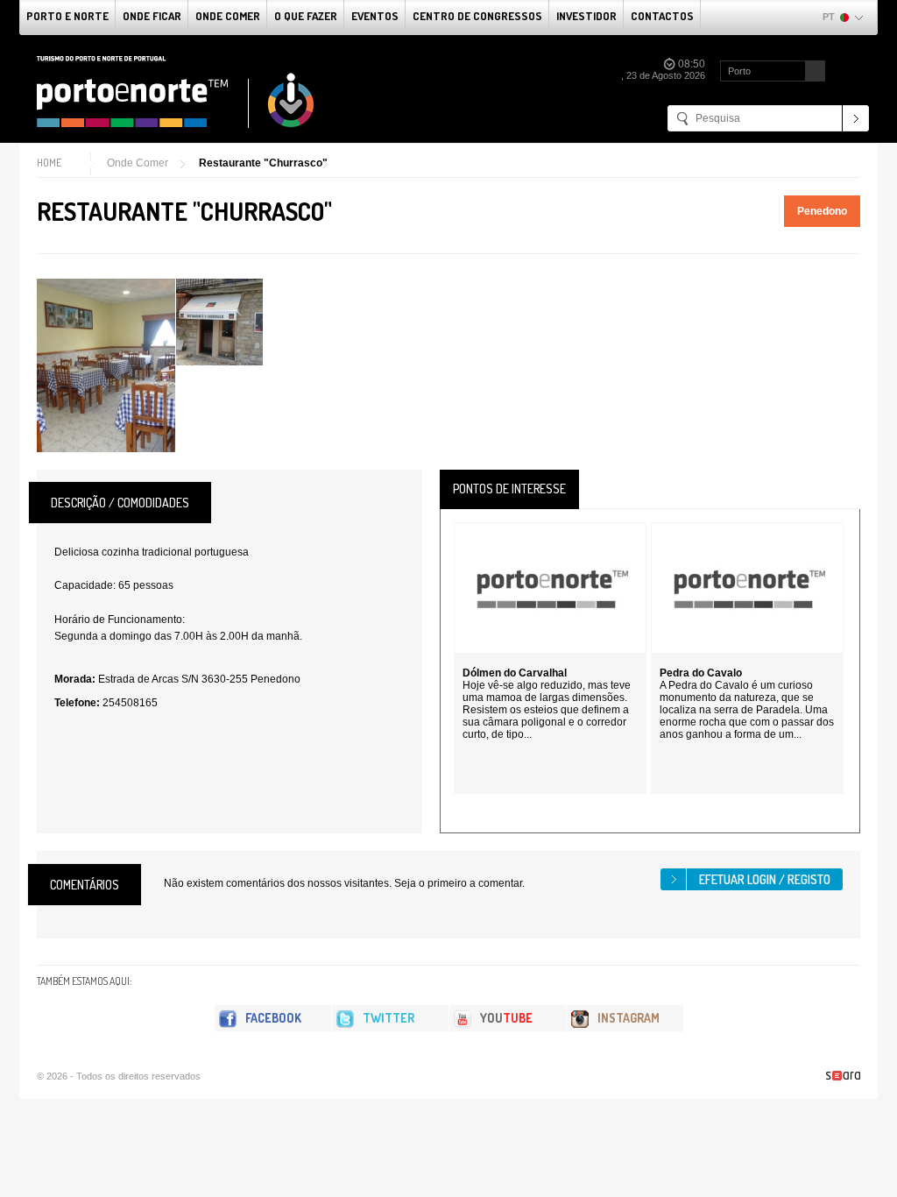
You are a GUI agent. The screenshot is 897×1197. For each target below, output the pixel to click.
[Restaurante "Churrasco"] (106, 365)
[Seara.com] (843, 1075)
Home (49, 162)
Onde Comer (227, 16)
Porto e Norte (67, 16)
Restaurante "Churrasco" (263, 163)
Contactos (662, 16)
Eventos (375, 16)
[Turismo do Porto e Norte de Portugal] (176, 92)
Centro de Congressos (477, 16)
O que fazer (305, 16)
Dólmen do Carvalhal (515, 673)
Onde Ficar (152, 16)
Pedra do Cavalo (701, 673)
